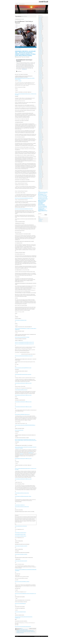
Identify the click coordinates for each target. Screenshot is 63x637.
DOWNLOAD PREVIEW (18, 48)
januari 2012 (40, 188)
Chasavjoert (21, 453)
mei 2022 (40, 69)
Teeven (39, 207)
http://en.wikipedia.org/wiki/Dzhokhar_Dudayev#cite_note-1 (22, 414)
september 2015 (40, 151)
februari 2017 (40, 134)
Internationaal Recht (22, 630)
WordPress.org (40, 221)
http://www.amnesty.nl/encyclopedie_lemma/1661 (21, 560)
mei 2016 (40, 143)
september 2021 (40, 77)
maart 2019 (40, 108)
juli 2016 (40, 141)
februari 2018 (40, 121)
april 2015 (40, 156)
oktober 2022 (40, 64)
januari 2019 (40, 110)
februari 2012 (40, 187)
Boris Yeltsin (20, 629)
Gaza (47, 196)
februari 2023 (40, 60)
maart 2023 (40, 59)
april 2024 (40, 45)
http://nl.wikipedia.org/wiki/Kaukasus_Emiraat (20, 320)
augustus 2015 (40, 152)
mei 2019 (40, 106)
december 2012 (40, 185)
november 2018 (40, 112)
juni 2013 (40, 179)
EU (45, 195)
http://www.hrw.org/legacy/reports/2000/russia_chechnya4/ (22, 581)
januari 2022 (40, 73)
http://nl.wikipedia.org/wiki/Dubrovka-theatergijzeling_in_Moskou (23, 496)
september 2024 (40, 40)
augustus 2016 (40, 140)
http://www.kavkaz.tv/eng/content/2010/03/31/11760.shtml (22, 337)
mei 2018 (40, 118)
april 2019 (40, 107)
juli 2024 (40, 42)
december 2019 (40, 99)
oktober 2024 (40, 39)
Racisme (45, 206)
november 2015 (40, 149)
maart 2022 (40, 71)
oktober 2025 (40, 27)
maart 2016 (40, 145)
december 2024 (40, 37)
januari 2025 (40, 36)
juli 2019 (40, 104)
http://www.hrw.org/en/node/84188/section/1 (20, 603)
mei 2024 (40, 44)
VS (45, 209)
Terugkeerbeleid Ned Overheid (42, 207)
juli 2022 (40, 67)
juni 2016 (40, 142)
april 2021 (40, 82)
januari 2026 (40, 24)
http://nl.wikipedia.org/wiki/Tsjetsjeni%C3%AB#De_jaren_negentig (23, 401)
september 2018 (40, 114)
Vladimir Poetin (33, 631)
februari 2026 (40, 23)
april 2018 (40, 119)
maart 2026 (40, 22)
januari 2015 (40, 159)
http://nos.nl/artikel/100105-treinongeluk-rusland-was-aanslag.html (23, 374)
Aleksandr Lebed (30, 452)
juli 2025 (40, 30)
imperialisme (18, 630)
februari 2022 (40, 72)
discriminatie (40, 194)
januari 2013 (40, 184)
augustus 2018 (40, 115)
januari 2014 (40, 172)
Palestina (39, 205)
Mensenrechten (27, 630)
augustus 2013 (40, 177)
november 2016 (40, 137)
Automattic (46, 636)
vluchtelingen (18, 632)
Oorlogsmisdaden (24, 631)
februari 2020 (40, 97)
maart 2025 (40, 34)
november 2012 (40, 186)
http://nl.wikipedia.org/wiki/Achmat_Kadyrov (20, 532)
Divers (22, 628)
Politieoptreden (40, 206)
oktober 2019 (40, 101)
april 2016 (40, 144)
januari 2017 (40, 135)
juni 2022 (40, 68)
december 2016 (40, 136)
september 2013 (40, 176)
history (42, 197)
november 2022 (40, 63)
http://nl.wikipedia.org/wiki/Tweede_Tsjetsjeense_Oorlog (22, 506)
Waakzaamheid (22, 632)
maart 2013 (40, 182)
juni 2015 (40, 154)
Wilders (46, 210)
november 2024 (40, 38)
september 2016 (40, 139)
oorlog (21, 631)
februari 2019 (40, 109)
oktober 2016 (40, 138)
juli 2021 (40, 79)
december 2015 (40, 148)
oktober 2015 (40, 150)
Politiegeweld (43, 205)
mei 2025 (40, 32)
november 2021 (40, 75)
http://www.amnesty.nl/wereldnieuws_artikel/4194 (21, 554)
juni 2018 (40, 117)
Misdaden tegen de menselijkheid (41, 202)
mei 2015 (40, 155)
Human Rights (45, 197)
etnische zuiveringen (25, 629)
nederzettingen (40, 203)
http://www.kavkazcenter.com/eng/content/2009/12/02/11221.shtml (23, 367)
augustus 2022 (40, 66)
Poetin (27, 631)
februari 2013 (40, 183)
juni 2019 (40, 105)
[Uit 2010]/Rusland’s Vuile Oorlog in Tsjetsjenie (24, 22)
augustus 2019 (40, 103)
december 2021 (40, 74)
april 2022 (40, 70)
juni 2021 (40, 80)
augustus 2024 (40, 41)
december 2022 (40, 62)
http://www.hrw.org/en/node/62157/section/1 (20, 611)
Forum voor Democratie (43, 196)
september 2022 (40, 65)
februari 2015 (40, 158)
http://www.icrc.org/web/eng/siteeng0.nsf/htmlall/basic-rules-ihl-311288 (23, 208)
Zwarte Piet (39, 211)
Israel (43, 199)
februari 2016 (40, 146)
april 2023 (40, 58)
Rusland (29, 631)
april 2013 (40, 181)
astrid (17, 19)
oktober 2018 (40, 113)
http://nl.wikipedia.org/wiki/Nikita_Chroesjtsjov (21, 389)
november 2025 (40, 26)
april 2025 (40, 33)
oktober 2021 (40, 76)
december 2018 (40, 111)
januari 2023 (40, 61)
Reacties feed (40, 220)
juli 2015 (40, 153)
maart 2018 (40, 120)
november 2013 (40, 174)
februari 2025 (40, 35)
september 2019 (40, 102)
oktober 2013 (40, 175)
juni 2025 (40, 31)
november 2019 (40, 100)
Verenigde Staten (41, 208)
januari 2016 (40, 147)
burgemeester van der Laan (42, 193)
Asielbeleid (40, 192)
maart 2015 (40, 157)
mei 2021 (40, 81)
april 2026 (40, 21)
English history (45, 194)
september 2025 (40, 28)
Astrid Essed (43, 1)
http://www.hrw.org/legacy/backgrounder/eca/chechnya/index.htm (23, 626)
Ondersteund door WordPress (37, 636)
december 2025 (40, 25)
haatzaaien (39, 197)
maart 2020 (40, 96)
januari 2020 (40, 98)
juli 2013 (40, 178)
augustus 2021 (40, 78)
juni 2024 (40, 43)
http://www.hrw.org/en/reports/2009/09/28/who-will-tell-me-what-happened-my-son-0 (25, 593)
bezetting (43, 192)
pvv (42, 206)
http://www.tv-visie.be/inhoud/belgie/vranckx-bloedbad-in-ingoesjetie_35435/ (24, 342)
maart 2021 (40, 83)
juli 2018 (40, 116)
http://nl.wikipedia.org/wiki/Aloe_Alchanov (20, 534)
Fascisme (39, 196)
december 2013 (40, 173)
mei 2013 (40, 180)
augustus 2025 (40, 29)
